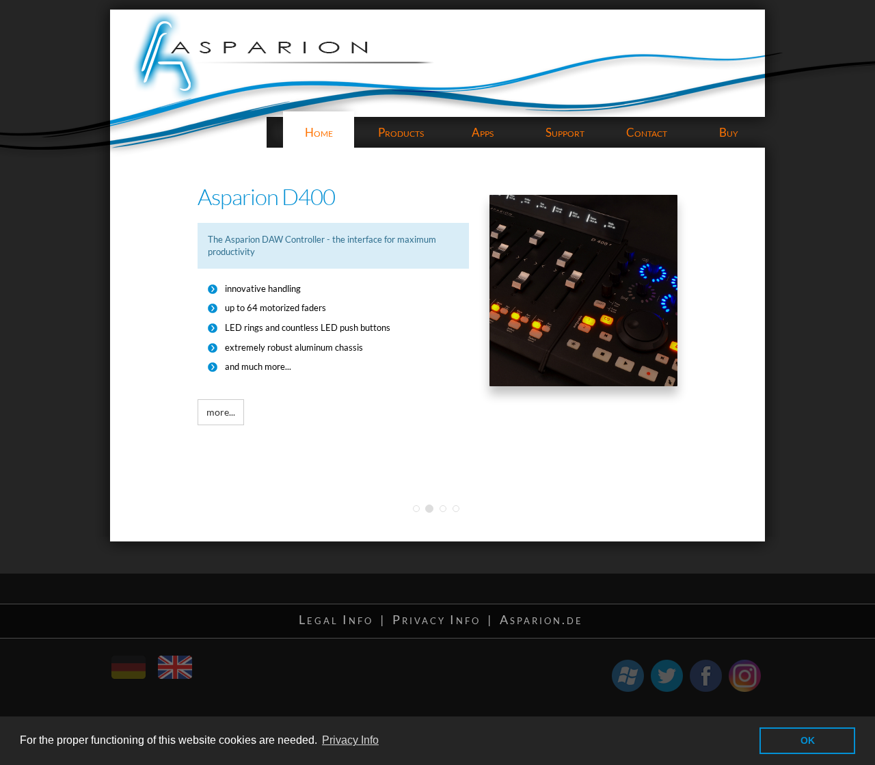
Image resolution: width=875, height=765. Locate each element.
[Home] (139, 661)
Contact (646, 132)
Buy (728, 132)
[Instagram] (745, 676)
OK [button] (807, 740)
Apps (483, 132)
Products (401, 132)
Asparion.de (541, 619)
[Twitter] (667, 676)
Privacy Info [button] (350, 740)
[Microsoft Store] (628, 676)
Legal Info (336, 619)
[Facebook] (706, 676)
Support (565, 132)
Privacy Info (436, 619)
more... (220, 412)
